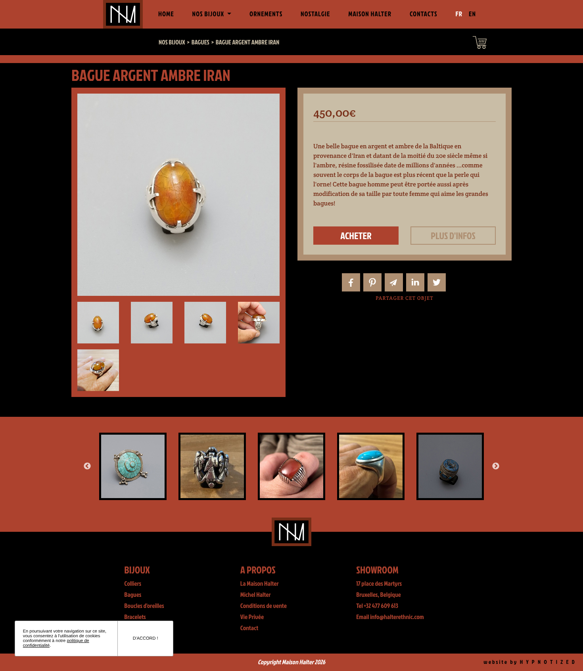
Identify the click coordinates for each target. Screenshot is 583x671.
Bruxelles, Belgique (378, 594)
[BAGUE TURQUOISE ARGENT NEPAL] (133, 466)
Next (496, 466)
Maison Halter (369, 14)
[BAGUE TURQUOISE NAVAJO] (370, 466)
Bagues (132, 594)
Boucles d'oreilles (144, 606)
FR (459, 14)
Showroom (377, 570)
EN (472, 14)
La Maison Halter (259, 583)
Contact (249, 628)
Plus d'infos (453, 235)
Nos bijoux (172, 42)
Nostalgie (315, 14)
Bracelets (135, 617)
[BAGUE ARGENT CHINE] (212, 466)
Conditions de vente (263, 606)
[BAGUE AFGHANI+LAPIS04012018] (450, 466)
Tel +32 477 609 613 (377, 606)
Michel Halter (255, 594)
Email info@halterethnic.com (390, 617)
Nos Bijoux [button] (208, 14)
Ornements (265, 14)
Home (167, 14)
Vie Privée (252, 617)
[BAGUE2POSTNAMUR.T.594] (291, 466)
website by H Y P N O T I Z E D (529, 662)
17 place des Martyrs (379, 583)
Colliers (132, 583)
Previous (87, 466)
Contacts (423, 14)
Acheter (356, 235)
